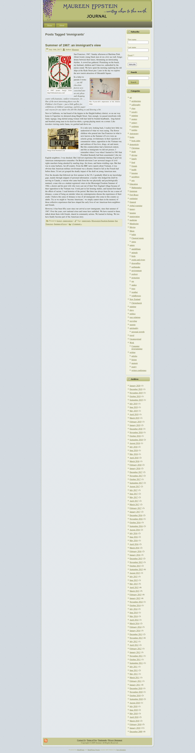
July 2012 (133, 641)
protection (135, 277)
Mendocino (134, 223)
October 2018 (135, 436)
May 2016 (134, 540)
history (59, 220)
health (133, 169)
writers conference (138, 370)
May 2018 (134, 454)
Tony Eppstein (121, 750)
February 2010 (135, 724)
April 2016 (134, 544)
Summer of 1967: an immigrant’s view (73, 45)
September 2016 (136, 526)
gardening (134, 198)
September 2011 (136, 663)
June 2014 (134, 612)
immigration (68, 220)
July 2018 (133, 446)
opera (133, 241)
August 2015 (135, 573)
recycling (133, 321)
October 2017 (135, 479)
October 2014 (135, 605)
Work (132, 342)
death (133, 151)
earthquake (135, 267)
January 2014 (135, 630)
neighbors (135, 176)
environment (136, 270)
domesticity (134, 144)
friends (134, 166)
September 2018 (136, 439)
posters (134, 119)
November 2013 (136, 637)
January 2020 (135, 385)
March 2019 (134, 418)
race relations (135, 317)
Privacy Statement (115, 740)
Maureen (75, 49)
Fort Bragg (134, 194)
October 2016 (135, 522)
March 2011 (134, 677)
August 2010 (135, 702)
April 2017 (134, 500)
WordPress (80, 750)
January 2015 (135, 598)
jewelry (134, 112)
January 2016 (135, 555)
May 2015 (134, 583)
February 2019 (135, 421)
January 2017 (135, 511)
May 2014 (134, 616)
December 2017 (136, 472)
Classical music (137, 238)
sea (132, 281)
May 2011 (134, 673)
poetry (134, 366)
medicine (133, 220)
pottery (134, 122)
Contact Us (81, 740)
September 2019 (136, 400)
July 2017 (133, 490)
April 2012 (134, 645)
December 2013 (136, 634)
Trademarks (102, 740)
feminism (133, 191)
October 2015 (135, 565)
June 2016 (134, 537)
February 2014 (135, 627)
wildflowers (136, 295)
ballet (133, 234)
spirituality (134, 328)
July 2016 (133, 533)
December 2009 (136, 731)
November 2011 (136, 655)
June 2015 (134, 580)
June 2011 (134, 670)
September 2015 (136, 569)
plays (132, 310)
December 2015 (136, 558)
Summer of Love (60, 224)
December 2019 (136, 389)
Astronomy (134, 133)
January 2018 (135, 468)
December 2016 (136, 515)
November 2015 (136, 562)
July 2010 (133, 706)
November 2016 (136, 518)
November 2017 (136, 475)
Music (132, 231)
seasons (132, 324)
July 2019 (133, 403)
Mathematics (136, 187)
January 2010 (135, 728)
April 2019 (134, 414)
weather (134, 292)
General (133, 202)
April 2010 (134, 717)
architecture (136, 101)
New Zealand (135, 299)
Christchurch (136, 303)
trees (133, 288)
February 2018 (135, 464)
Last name (132, 47)
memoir (134, 363)
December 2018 (136, 428)
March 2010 (134, 720)
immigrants (86, 220)
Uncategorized (135, 339)
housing (134, 173)
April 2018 (134, 457)
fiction (134, 359)
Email (131, 55)
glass (133, 108)
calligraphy (135, 104)
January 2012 (135, 652)
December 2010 (136, 688)
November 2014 (136, 601)
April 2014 (134, 619)
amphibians (136, 249)
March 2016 (134, 547)
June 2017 (134, 493)
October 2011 (135, 659)
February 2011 (135, 681)
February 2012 (135, 648)
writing (132, 352)
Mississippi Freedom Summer (103, 220)
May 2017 (134, 497)
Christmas (135, 148)
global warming (136, 205)
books (132, 137)
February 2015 (135, 594)
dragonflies (135, 263)
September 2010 (136, 699)
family (134, 158)
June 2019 (134, 407)
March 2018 (134, 461)
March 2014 (134, 623)
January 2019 (135, 425)
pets (133, 180)
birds (133, 256)
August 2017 (135, 486)
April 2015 (134, 587)
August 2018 (135, 443)
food (133, 162)
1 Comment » (77, 224)
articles (134, 356)
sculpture (135, 126)
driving (134, 155)
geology (134, 274)
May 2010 (134, 713)
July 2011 (133, 666)
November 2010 (136, 692)
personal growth (137, 331)
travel (132, 335)
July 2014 (133, 609)
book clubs (135, 140)
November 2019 (136, 392)
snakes (134, 285)
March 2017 (134, 504)
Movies (132, 227)
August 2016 (135, 529)
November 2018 (136, 432)
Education (134, 184)
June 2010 (134, 710)
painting (134, 115)
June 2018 (134, 450)
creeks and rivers (138, 259)
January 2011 (135, 684)
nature (132, 245)
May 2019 (134, 410)
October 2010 (135, 695)
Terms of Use (92, 740)
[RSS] (46, 740)
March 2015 (134, 591)
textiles (134, 130)
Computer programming (136, 347)
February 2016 (135, 551)
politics (132, 313)
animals (134, 252)
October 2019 (135, 396)
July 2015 (133, 576)
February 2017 (135, 508)
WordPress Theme (94, 750)
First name (132, 39)
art (131, 97)
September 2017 (136, 482)
